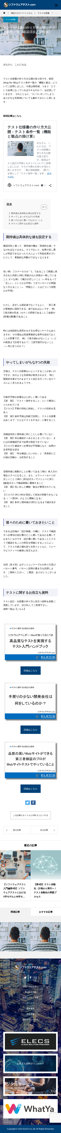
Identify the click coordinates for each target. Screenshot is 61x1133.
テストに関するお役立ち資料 (25, 223)
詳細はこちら (30, 670)
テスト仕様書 (10, 19)
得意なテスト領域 (30, 997)
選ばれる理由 (30, 992)
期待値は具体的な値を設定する (26, 213)
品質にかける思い (30, 986)
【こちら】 (20, 609)
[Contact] (35, 977)
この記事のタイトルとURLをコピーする (30, 815)
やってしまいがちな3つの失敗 (25, 216)
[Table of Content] (44, 207)
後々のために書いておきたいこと (27, 220)
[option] (15, 875)
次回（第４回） (11, 564)
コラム (31, 1025)
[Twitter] (25, 977)
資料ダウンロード (30, 1019)
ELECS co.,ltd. (29, 1129)
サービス (30, 1003)
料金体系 (30, 1014)
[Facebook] (30, 977)
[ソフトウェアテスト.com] (30, 967)
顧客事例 (30, 1008)
